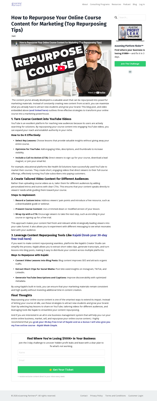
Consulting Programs (100, 4)
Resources (116, 4)
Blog (135, 4)
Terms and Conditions (115, 395)
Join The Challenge (130, 63)
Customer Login (135, 395)
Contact (84, 395)
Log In (142, 4)
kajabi (13, 36)
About (85, 4)
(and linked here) (38, 110)
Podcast (127, 4)
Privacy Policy (96, 395)
